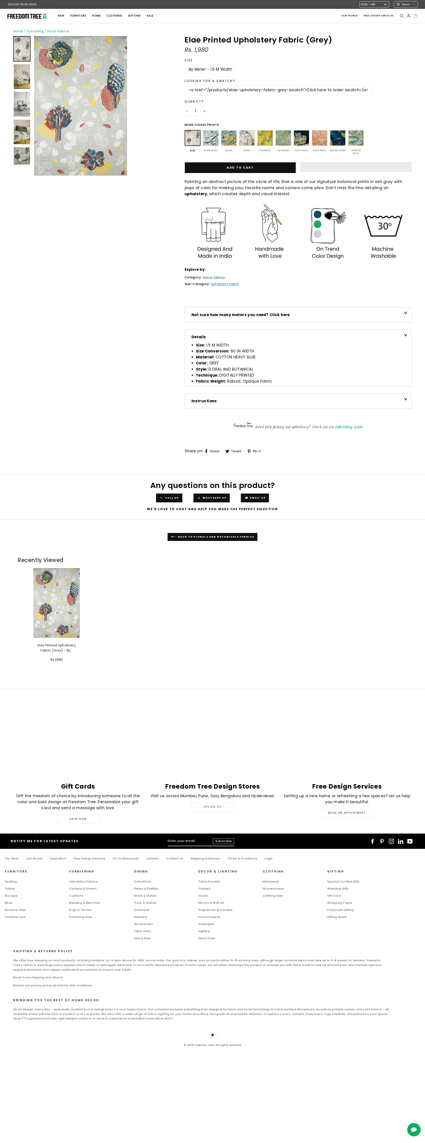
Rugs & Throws (80, 910)
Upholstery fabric (225, 284)
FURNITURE (78, 15)
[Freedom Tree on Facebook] (372, 841)
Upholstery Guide (349, 427)
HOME (96, 15)
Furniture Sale (15, 917)
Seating (11, 881)
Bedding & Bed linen (84, 903)
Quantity (194, 101)
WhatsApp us (214, 498)
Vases (203, 896)
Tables (10, 888)
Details (198, 337)
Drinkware (141, 910)
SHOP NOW (78, 819)
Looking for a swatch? (210, 81)
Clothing (114, 15)
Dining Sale (142, 938)
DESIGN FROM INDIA (22, 4)
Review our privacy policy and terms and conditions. (53, 985)
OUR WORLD (349, 15)
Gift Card (334, 896)
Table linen (142, 931)
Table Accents (209, 881)
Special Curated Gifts (343, 881)
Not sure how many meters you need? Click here (240, 314)
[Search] (401, 16)
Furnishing (35, 31)
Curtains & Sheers (83, 888)
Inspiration (58, 858)
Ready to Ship (15, 910)
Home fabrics (214, 277)
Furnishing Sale (80, 917)
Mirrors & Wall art (211, 903)
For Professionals (126, 858)
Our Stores (34, 858)
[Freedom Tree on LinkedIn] (400, 841)
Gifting (134, 15)
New (61, 15)
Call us (171, 498)
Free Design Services (89, 858)
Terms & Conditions (242, 858)
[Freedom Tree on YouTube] (410, 841)
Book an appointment (347, 812)
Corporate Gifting (340, 910)
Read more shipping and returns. (38, 977)
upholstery (196, 193)
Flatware (140, 917)
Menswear (271, 881)
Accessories (143, 924)
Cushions (76, 896)
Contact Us (174, 858)
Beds (9, 903)
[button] (356, 167)
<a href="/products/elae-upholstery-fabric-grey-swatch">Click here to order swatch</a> (278, 90)
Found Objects (209, 917)
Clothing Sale (273, 896)
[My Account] (408, 16)
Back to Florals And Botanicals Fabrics (215, 536)
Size (189, 60)
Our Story (12, 858)
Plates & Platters (146, 888)
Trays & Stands (145, 903)
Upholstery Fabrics (83, 881)
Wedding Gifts (338, 888)
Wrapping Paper (339, 903)
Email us (257, 498)
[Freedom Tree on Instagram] (391, 841)
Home (18, 31)
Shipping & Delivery (205, 858)
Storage (11, 896)
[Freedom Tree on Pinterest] (381, 841)
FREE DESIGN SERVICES (378, 15)
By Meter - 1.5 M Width (210, 69)
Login (268, 858)
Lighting (204, 931)
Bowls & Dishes (145, 896)
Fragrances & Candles (215, 910)
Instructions (204, 401)
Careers (153, 858)
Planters (204, 888)
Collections (142, 881)
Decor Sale (206, 938)
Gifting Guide (337, 917)
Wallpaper (206, 924)
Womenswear (273, 888)
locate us (212, 807)
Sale (150, 15)
